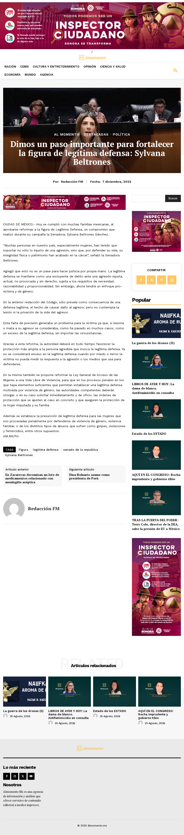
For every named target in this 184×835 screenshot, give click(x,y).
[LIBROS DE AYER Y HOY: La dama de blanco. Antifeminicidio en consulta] (156, 364)
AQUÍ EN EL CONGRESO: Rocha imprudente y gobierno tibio (156, 476)
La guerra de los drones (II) (153, 343)
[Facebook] (140, 279)
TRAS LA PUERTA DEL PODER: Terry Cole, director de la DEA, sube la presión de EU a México (156, 524)
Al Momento (66, 134)
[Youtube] (31, 776)
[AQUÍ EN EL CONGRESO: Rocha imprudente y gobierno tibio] (156, 455)
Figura (23, 449)
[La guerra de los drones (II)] (156, 323)
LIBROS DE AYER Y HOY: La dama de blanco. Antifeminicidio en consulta (153, 388)
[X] (151, 279)
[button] (161, 70)
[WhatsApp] (171, 279)
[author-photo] (6, 716)
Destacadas (96, 134)
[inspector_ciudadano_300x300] (156, 251)
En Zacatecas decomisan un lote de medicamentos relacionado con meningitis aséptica (32, 478)
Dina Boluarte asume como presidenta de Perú (89, 477)
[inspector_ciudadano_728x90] (64, 209)
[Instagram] (14, 776)
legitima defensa (45, 449)
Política (121, 134)
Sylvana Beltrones (19, 455)
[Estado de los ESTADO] (156, 414)
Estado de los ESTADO (149, 433)
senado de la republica (80, 449)
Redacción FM (72, 181)
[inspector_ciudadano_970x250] (92, 25)
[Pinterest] (161, 279)
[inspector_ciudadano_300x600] (156, 635)
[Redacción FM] (14, 508)
